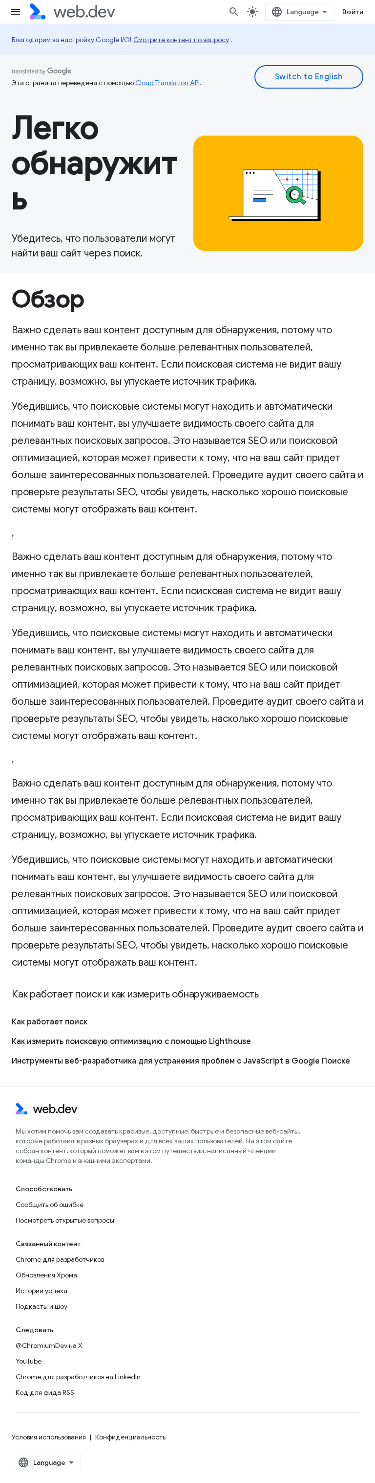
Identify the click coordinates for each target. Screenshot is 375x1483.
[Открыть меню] (15, 11)
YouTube (29, 1361)
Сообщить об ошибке (49, 1204)
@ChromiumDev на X (49, 1345)
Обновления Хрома (46, 1275)
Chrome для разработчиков (60, 1259)
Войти (353, 11)
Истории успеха (41, 1290)
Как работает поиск (49, 1022)
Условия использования (49, 1437)
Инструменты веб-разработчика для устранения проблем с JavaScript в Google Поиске (181, 1061)
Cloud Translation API (167, 82)
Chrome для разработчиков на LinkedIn (78, 1376)
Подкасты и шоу (41, 1306)
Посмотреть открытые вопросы (65, 1220)
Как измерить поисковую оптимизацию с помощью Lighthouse (131, 1041)
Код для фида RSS (45, 1392)
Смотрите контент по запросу (181, 39)
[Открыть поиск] (234, 12)
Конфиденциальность (130, 1437)
